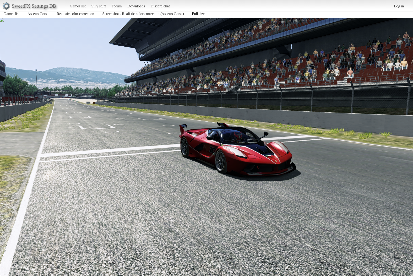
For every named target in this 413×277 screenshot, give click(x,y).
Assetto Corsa (38, 14)
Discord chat (160, 6)
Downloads (136, 6)
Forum (117, 6)
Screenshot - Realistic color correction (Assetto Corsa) (143, 14)
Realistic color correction (75, 14)
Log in (399, 6)
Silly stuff (98, 6)
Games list (78, 6)
